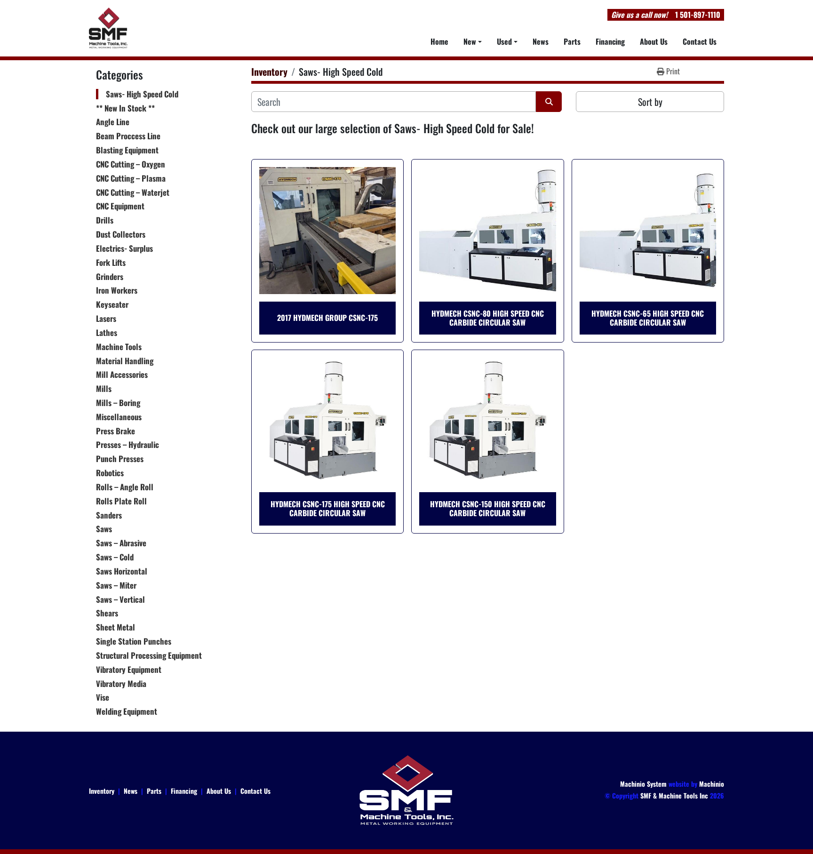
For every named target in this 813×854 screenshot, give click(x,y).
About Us (654, 41)
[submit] (549, 101)
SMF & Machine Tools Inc (674, 795)
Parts (572, 41)
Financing (610, 41)
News (541, 41)
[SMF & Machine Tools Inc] (406, 789)
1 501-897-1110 (697, 14)
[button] (472, 41)
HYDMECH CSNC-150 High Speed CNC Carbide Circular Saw (487, 508)
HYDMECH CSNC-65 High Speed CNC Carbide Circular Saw (647, 318)
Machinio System (643, 784)
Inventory (101, 791)
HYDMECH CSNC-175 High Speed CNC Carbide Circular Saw (328, 508)
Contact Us (700, 41)
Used (504, 41)
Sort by (650, 102)
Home (439, 41)
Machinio (711, 784)
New (469, 41)
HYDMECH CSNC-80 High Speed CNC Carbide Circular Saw (487, 318)
